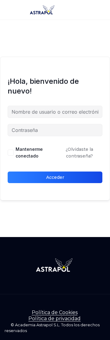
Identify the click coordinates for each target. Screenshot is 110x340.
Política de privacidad (54, 318)
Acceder (55, 177)
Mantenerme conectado (29, 152)
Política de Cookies (55, 312)
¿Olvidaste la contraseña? (79, 153)
